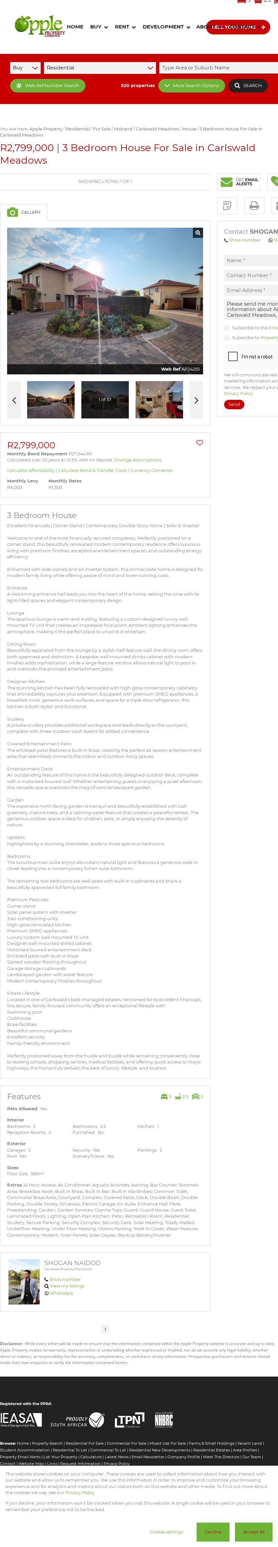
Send (234, 404)
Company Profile (183, 1457)
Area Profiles (245, 1450)
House (189, 128)
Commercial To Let (108, 1450)
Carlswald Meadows (157, 128)
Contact (8, 1463)
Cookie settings (166, 1531)
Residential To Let (70, 1450)
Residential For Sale (85, 1443)
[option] (159, 400)
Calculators (91, 1457)
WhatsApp (61, 1293)
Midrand (123, 128)
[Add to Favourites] (199, 442)
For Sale (102, 128)
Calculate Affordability (31, 470)
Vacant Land (249, 1443)
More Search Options (196, 85)
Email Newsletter (148, 1457)
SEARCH (252, 85)
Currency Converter (151, 470)
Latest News (116, 1457)
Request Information (80, 1463)
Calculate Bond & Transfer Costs (92, 470)
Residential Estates (211, 1450)
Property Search (47, 1443)
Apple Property (45, 128)
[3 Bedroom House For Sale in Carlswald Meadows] (105, 301)
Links (52, 1463)
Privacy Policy (238, 393)
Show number (65, 1279)
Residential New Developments (159, 1450)
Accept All (253, 1531)
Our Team (251, 1457)
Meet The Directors (221, 1457)
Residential (78, 128)
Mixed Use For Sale (168, 1443)
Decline (213, 1531)
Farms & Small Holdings (211, 1443)
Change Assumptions (137, 459)
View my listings (67, 1285)
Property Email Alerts (20, 1457)
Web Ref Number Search (52, 85)
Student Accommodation (25, 1450)
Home (23, 1443)
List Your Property (60, 1457)
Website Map (31, 1463)
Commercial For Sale (126, 1443)
